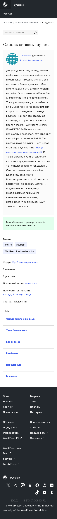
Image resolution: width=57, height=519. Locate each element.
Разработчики (11, 432)
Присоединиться (40, 422)
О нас (6, 396)
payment (20, 244)
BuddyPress (11, 464)
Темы (33, 401)
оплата (8, 244)
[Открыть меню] (52, 4)
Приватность (10, 412)
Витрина (35, 396)
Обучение (8, 422)
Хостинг (8, 406)
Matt (7, 453)
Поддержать (39, 432)
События (35, 427)
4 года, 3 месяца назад (31, 60)
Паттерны (36, 412)
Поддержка (10, 427)
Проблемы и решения (27, 22)
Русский (15, 477)
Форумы (7, 13)
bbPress (9, 458)
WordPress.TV (12, 438)
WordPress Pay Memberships (19, 251)
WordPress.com (13, 448)
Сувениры (37, 438)
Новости (8, 401)
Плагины (35, 406)
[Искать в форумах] (35, 32)
